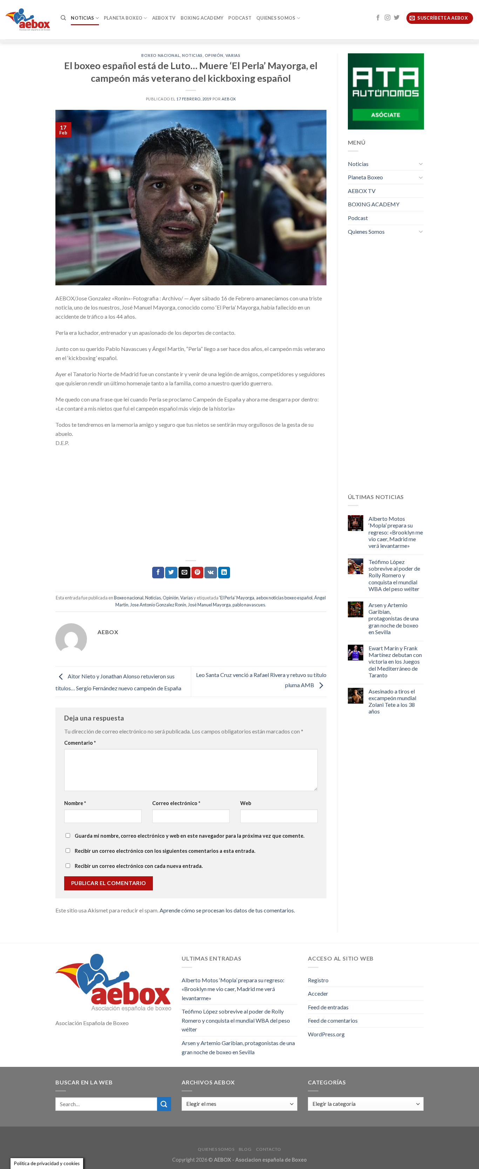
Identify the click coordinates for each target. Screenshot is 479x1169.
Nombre (75, 803)
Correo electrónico (176, 803)
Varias (232, 55)
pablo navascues (248, 604)
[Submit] (164, 1104)
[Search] (63, 18)
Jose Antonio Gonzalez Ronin (158, 604)
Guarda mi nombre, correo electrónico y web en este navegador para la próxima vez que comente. (189, 836)
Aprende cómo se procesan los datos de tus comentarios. (227, 910)
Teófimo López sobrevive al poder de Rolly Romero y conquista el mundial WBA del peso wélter (394, 575)
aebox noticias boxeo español (284, 597)
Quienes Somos (275, 18)
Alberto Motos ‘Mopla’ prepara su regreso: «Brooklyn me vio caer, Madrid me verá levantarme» (396, 532)
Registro (318, 980)
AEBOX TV (164, 18)
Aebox (229, 99)
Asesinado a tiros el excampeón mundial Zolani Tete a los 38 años (392, 701)
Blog (245, 1149)
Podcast (239, 18)
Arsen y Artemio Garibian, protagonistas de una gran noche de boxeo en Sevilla (394, 618)
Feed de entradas (328, 1007)
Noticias (82, 18)
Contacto (268, 1149)
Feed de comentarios (333, 1020)
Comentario (80, 743)
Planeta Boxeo (123, 18)
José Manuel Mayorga (209, 604)
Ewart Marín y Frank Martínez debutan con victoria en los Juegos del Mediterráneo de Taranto (395, 661)
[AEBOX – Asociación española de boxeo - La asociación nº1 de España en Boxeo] (27, 19)
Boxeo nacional (160, 55)
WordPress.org (326, 1034)
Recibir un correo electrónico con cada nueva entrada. (139, 866)
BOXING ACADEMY (202, 18)
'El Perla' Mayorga (236, 597)
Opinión (214, 55)
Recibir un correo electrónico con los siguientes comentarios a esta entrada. (165, 851)
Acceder (318, 993)
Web (245, 803)
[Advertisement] (190, 503)
